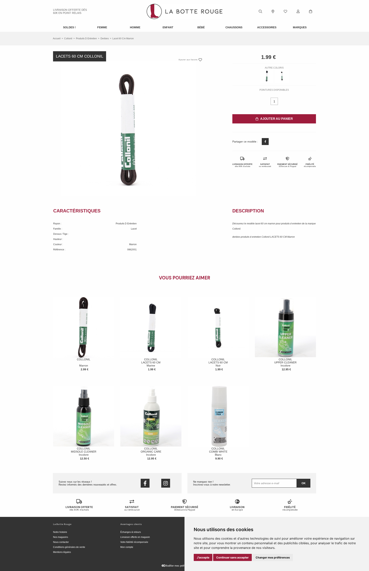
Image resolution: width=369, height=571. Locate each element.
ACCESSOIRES (266, 27)
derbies (105, 38)
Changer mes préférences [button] (273, 557)
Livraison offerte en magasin (135, 537)
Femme (102, 27)
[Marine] (266, 76)
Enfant (168, 27)
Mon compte (126, 547)
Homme (135, 27)
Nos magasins (60, 537)
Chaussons (233, 27)
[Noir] (282, 76)
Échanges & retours (130, 532)
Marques (300, 27)
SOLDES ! (69, 27)
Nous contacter (61, 542)
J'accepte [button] (203, 557)
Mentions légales (62, 552)
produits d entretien (86, 38)
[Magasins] (273, 11)
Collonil (68, 38)
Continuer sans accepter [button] (232, 557)
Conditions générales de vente (69, 547)
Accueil (57, 38)
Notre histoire (60, 532)
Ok (304, 483)
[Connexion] (298, 11)
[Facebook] (145, 483)
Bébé (201, 27)
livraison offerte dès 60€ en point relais (70, 11)
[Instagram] (165, 483)
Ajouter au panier (276, 118)
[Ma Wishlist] (285, 11)
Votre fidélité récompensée (134, 542)
